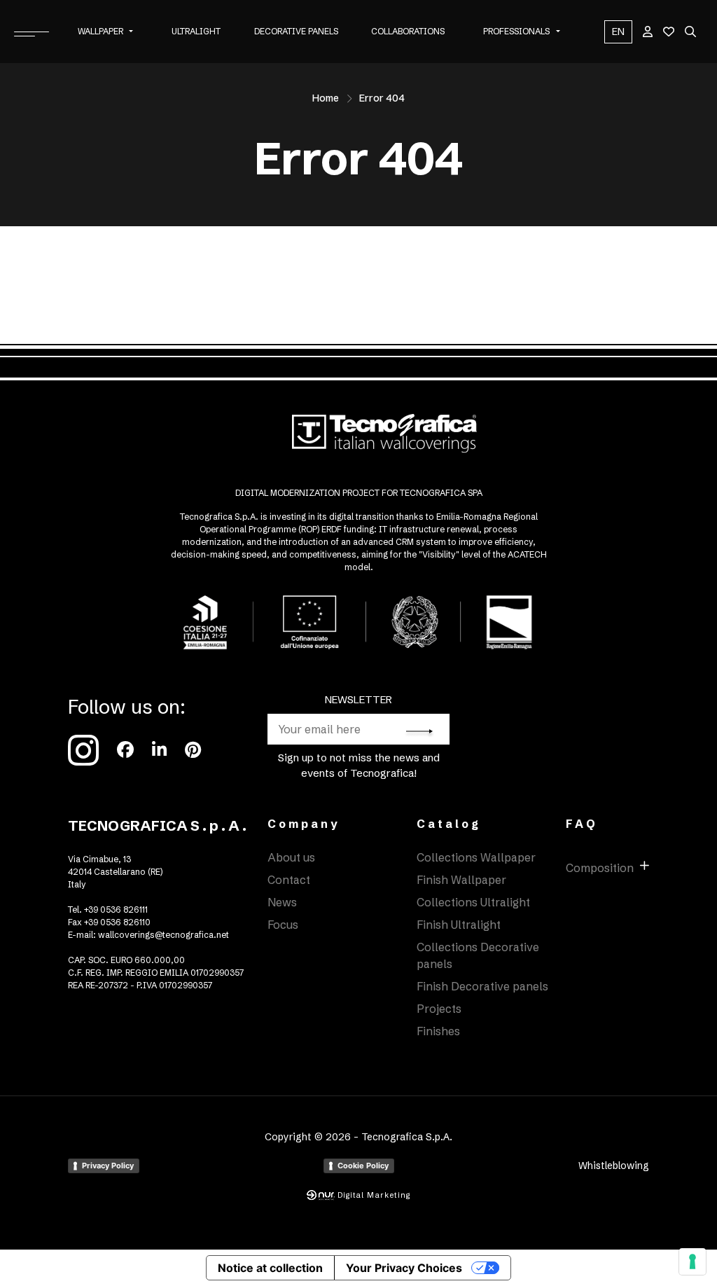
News (282, 902)
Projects (439, 1009)
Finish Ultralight (459, 925)
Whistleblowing (613, 1165)
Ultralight (196, 31)
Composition (600, 868)
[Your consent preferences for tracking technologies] (692, 1261)
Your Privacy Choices (404, 1268)
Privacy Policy (108, 1165)
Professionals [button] (516, 31)
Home (325, 98)
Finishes (438, 1031)
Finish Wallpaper (461, 880)
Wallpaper (100, 31)
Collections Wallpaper (476, 857)
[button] (131, 31)
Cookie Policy (363, 1165)
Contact (288, 880)
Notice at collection (270, 1268)
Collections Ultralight (473, 902)
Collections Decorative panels (478, 955)
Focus (282, 925)
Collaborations (408, 31)
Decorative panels (296, 31)
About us (291, 857)
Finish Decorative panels (482, 986)
